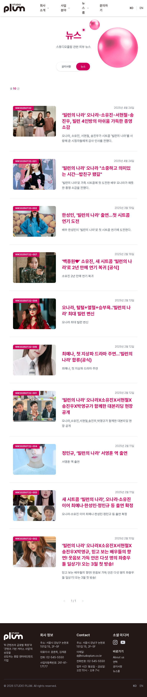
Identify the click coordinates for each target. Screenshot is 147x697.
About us (118, 657)
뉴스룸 (116, 671)
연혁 (115, 661)
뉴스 (83, 66)
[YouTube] (123, 642)
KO (131, 8)
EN (141, 8)
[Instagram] (115, 642)
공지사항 (66, 66)
